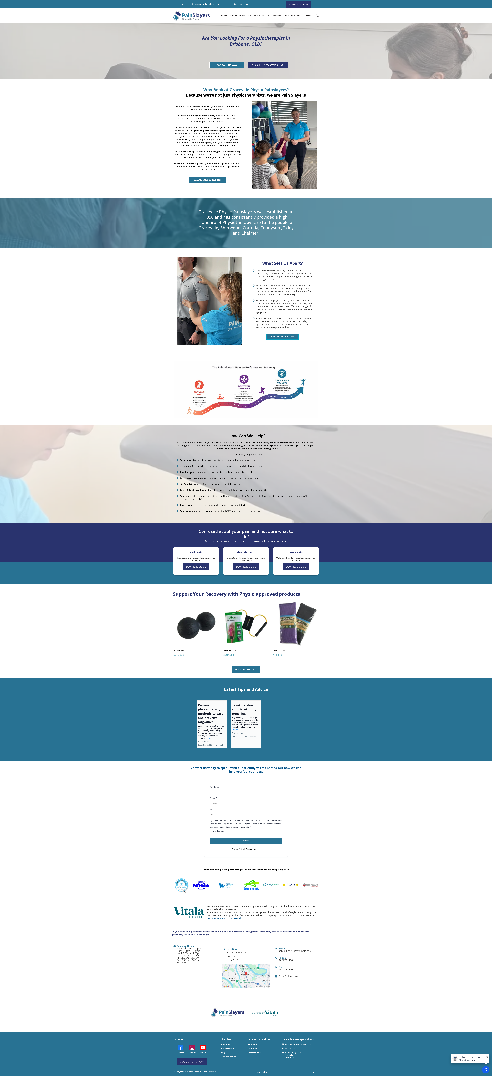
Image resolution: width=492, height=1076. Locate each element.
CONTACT (308, 15)
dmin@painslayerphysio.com (207, 4)
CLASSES (266, 15)
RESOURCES (290, 15)
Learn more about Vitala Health (224, 918)
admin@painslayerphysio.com (298, 1044)
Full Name (214, 787)
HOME (224, 15)
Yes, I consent (219, 831)
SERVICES (257, 15)
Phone (213, 798)
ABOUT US (233, 15)
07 (286, 1048)
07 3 (238, 4)
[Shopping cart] (317, 15)
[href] (246, 976)
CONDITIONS (245, 15)
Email (213, 809)
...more (208, 738)
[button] (212, 724)
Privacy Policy (238, 849)
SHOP (299, 15)
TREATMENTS (277, 15)
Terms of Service (252, 849)
